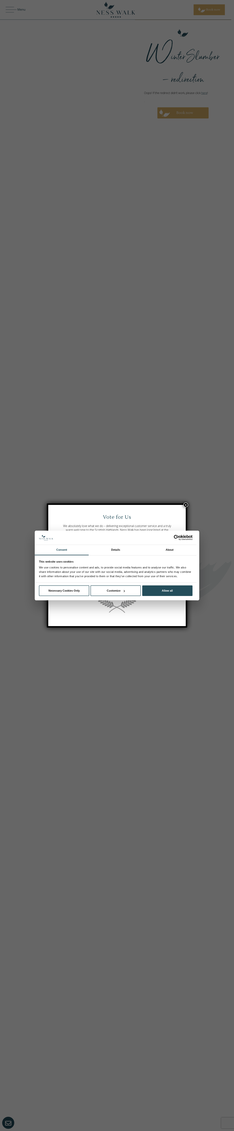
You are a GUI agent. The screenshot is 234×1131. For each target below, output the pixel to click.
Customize (113, 590)
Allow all (167, 590)
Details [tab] (115, 549)
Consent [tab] (61, 549)
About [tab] (170, 549)
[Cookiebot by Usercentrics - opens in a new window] (177, 537)
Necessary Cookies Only (64, 590)
